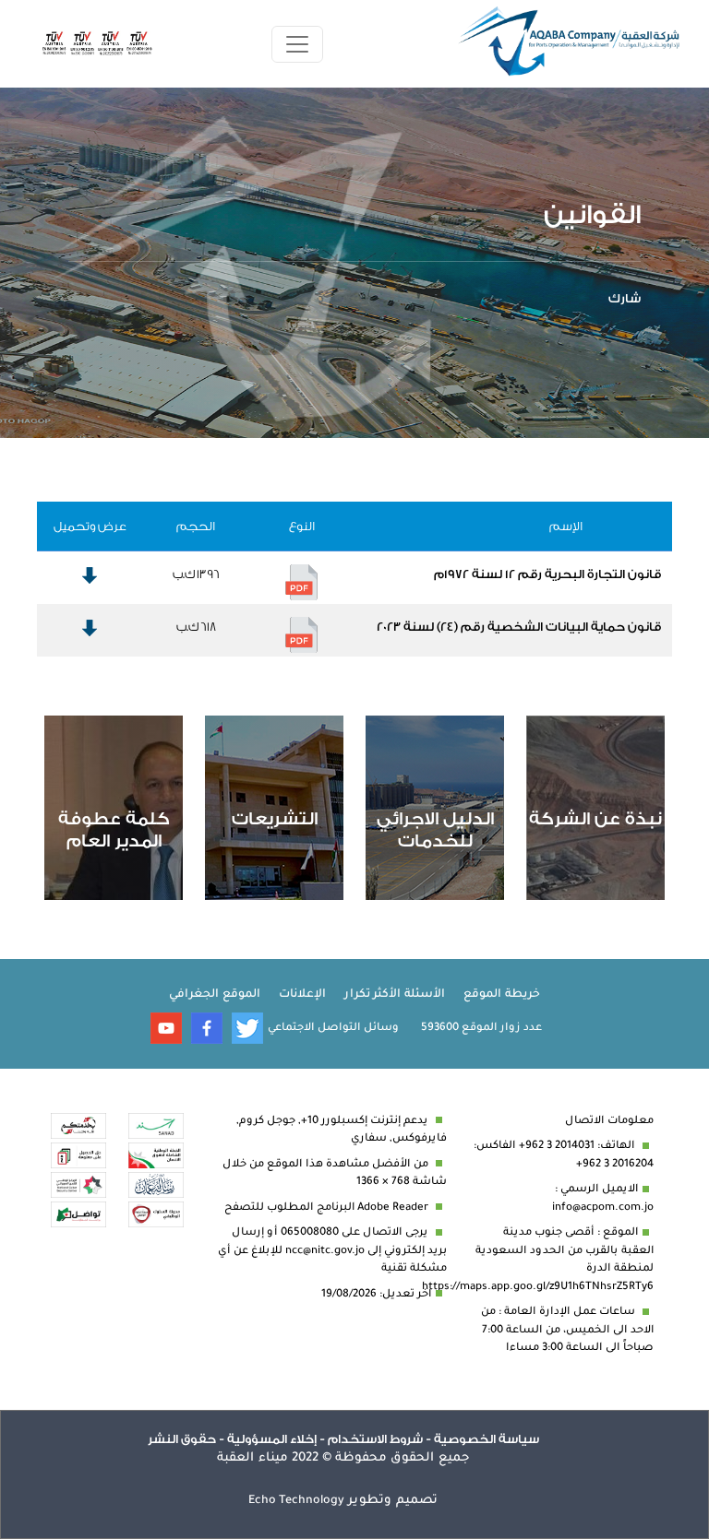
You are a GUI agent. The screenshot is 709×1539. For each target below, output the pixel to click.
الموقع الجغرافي (214, 995)
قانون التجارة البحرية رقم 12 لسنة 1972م (547, 574)
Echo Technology (296, 1501)
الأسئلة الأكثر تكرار (394, 995)
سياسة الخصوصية (485, 1439)
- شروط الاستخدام (378, 1439)
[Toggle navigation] (297, 44)
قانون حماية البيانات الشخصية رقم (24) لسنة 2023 (519, 626)
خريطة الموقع (501, 995)
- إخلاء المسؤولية (274, 1439)
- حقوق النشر (186, 1439)
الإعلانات (302, 995)
